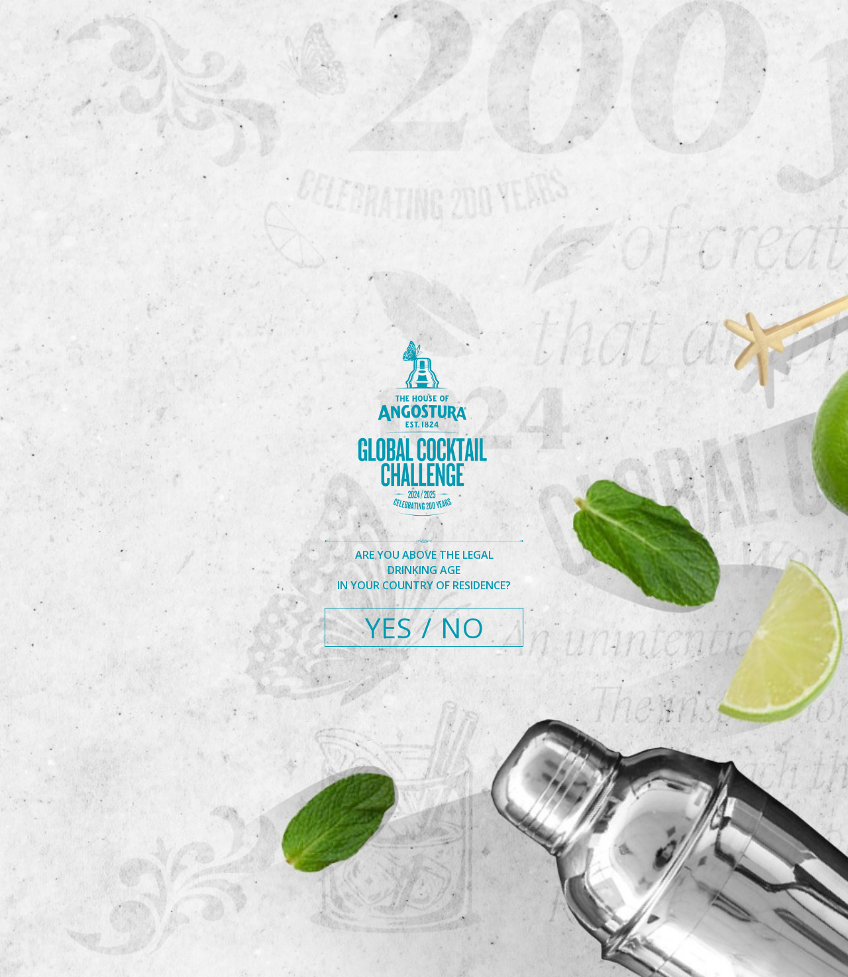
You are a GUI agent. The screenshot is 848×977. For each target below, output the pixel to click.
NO (462, 627)
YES (388, 627)
